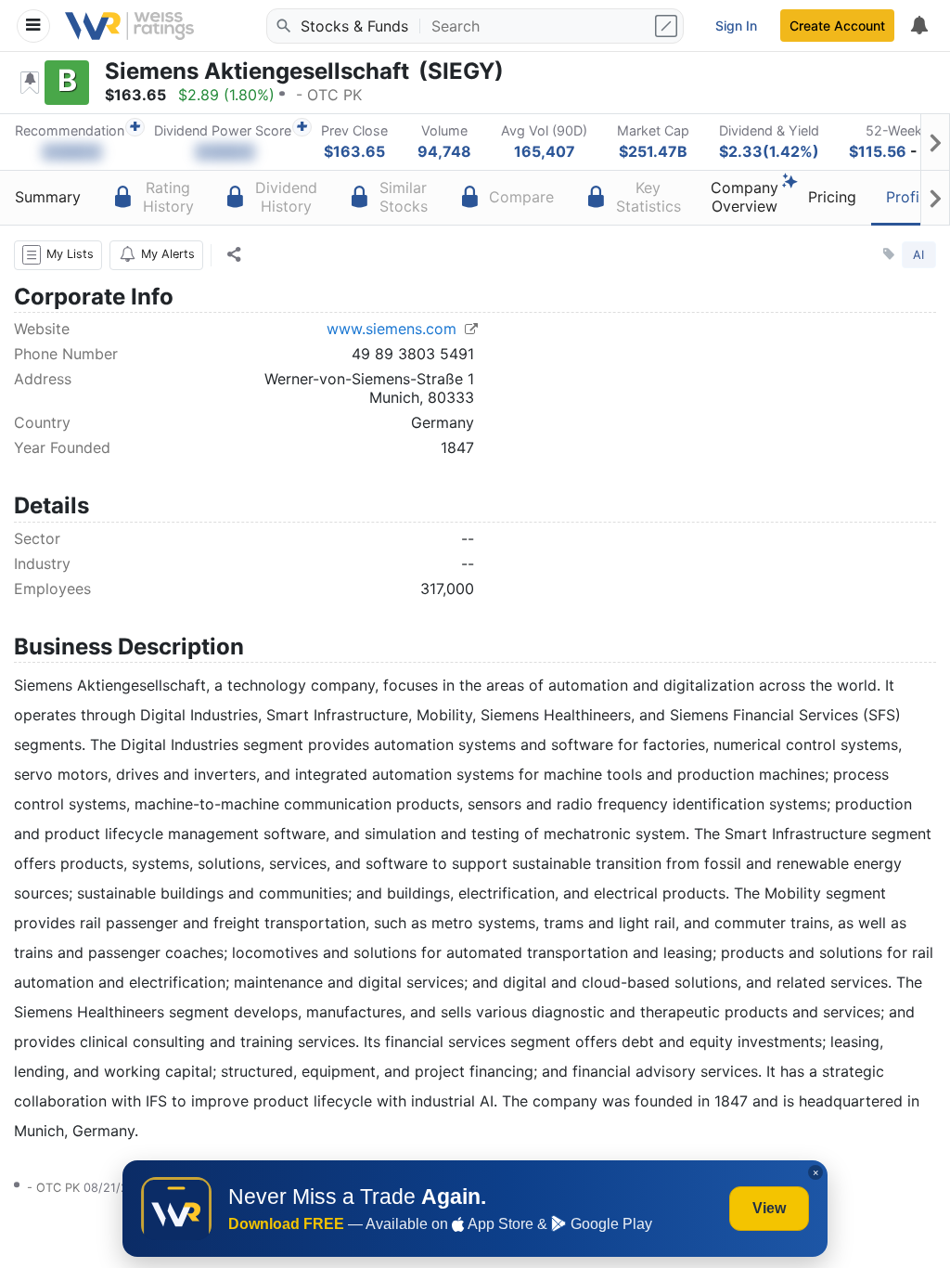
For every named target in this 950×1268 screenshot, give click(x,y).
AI (918, 255)
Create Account (837, 25)
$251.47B (653, 151)
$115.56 (877, 151)
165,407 (544, 151)
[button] (58, 255)
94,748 (444, 151)
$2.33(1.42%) (769, 151)
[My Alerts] (918, 26)
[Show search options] (668, 26)
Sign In (736, 25)
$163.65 (354, 151)
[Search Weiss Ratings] (282, 26)
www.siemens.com (394, 328)
